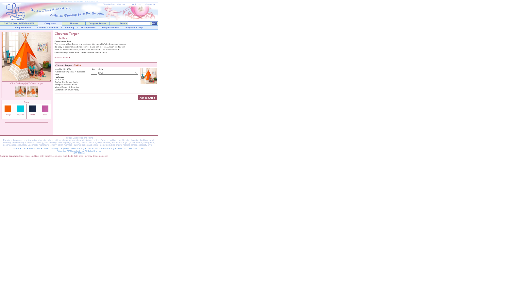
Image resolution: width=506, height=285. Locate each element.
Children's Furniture (47, 27)
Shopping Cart (109, 4)
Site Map (132, 148)
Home (16, 148)
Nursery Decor (88, 27)
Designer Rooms (97, 23)
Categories (50, 23)
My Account (137, 4)
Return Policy (77, 148)
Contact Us (150, 4)
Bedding (69, 27)
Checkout (121, 4)
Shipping (64, 148)
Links (142, 148)
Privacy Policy (107, 148)
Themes (74, 23)
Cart (24, 148)
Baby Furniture (23, 27)
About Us (121, 148)
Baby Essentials (110, 27)
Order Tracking (50, 148)
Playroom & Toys (134, 27)
